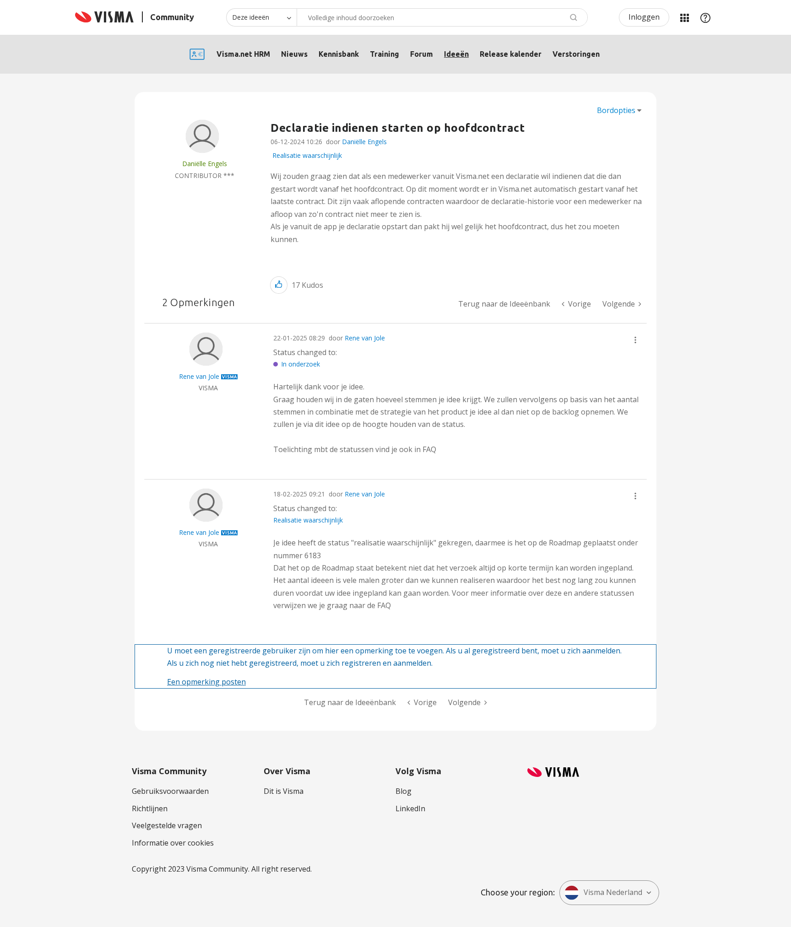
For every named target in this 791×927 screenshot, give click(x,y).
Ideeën (456, 54)
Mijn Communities (684, 17)
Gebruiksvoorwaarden (170, 791)
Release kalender (511, 54)
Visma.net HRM (243, 54)
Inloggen (644, 17)
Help (705, 17)
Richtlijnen (150, 808)
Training (384, 54)
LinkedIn (410, 808)
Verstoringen (576, 54)
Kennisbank (339, 54)
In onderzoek (300, 364)
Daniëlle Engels (364, 141)
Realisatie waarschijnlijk (307, 155)
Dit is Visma (283, 791)
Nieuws (294, 54)
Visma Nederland (613, 892)
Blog (404, 791)
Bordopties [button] (616, 110)
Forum (421, 54)
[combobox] (442, 17)
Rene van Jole (365, 338)
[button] (278, 284)
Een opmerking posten (206, 682)
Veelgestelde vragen (167, 825)
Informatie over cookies (173, 843)
